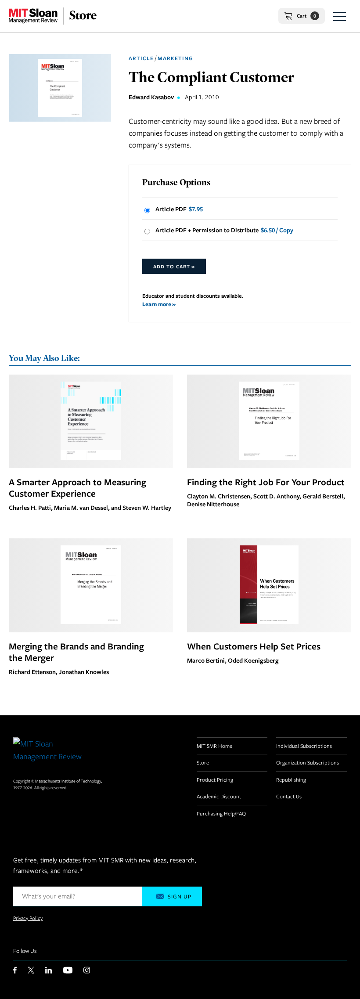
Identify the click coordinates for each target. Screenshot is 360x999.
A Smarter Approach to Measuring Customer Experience (77, 487)
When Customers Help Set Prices (253, 646)
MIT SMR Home (214, 745)
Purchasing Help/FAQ (221, 813)
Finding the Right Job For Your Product (266, 482)
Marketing (175, 58)
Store (203, 762)
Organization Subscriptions (307, 762)
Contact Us (289, 796)
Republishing (291, 779)
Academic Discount (219, 796)
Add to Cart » (174, 266)
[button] (339, 16)
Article (141, 58)
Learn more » (159, 304)
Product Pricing (215, 779)
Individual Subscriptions (304, 745)
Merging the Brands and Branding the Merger (76, 652)
